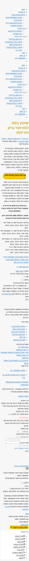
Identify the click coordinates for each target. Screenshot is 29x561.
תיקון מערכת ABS (15, 44)
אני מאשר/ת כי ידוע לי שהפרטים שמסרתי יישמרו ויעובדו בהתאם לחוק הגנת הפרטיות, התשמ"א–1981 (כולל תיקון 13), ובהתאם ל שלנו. (15, 291)
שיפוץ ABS (19, 271)
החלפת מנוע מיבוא (18, 15)
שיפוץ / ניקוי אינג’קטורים (13, 42)
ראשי (23, 9)
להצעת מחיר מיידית (21, 466)
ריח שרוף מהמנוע (22, 350)
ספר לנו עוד (24, 443)
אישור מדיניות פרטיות (20, 283)
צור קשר (22, 55)
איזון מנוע (25, 358)
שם (27, 276)
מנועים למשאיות (16, 25)
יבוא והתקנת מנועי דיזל (14, 23)
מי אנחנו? (21, 12)
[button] (19, 527)
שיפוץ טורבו (18, 20)
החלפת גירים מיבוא (15, 31)
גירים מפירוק (17, 34)
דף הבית (25, 139)
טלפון (26, 280)
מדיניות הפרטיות (8, 294)
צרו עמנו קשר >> (22, 267)
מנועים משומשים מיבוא (14, 17)
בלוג (23, 53)
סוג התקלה (24, 429)
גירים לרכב (21, 28)
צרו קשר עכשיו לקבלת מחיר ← (15, 176)
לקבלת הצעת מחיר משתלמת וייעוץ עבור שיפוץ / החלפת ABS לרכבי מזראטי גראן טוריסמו (16, 259)
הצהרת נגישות (23, 396)
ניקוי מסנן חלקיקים (15, 39)
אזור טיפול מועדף (22, 434)
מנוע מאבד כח (23, 347)
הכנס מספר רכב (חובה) (19, 414)
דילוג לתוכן (24, 524)
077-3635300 (20, 58)
